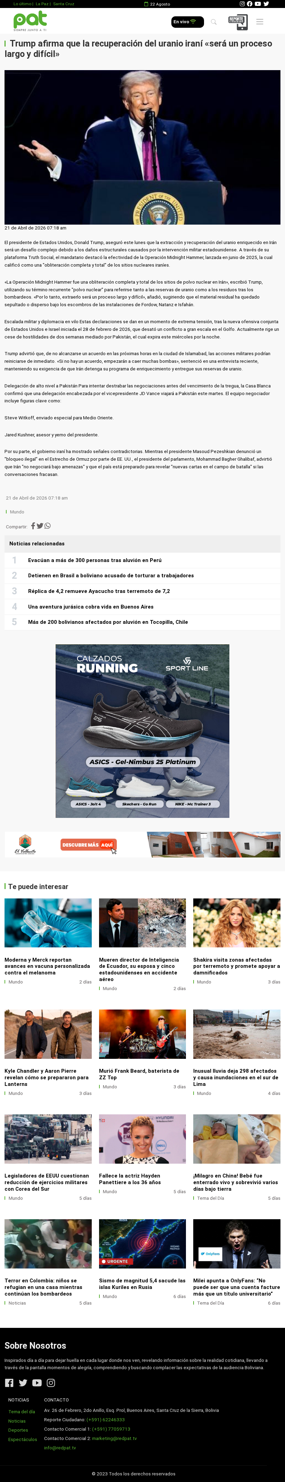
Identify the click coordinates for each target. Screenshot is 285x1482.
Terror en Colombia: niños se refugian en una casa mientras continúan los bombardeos (43, 1287)
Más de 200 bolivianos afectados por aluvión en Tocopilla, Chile (108, 622)
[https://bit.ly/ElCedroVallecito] (142, 844)
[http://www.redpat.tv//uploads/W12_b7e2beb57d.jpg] (48, 1243)
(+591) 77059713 (111, 1429)
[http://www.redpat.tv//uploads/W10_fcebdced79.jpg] (236, 1243)
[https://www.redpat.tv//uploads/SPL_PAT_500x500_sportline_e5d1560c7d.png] (142, 731)
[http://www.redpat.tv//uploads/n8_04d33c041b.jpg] (142, 922)
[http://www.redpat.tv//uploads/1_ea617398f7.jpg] (142, 1034)
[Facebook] (249, 4)
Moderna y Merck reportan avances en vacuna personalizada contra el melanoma (47, 966)
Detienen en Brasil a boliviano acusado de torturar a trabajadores (111, 575)
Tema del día (21, 1411)
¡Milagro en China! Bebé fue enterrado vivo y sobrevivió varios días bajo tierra (235, 1182)
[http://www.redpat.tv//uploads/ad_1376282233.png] (142, 1138)
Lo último (22, 3)
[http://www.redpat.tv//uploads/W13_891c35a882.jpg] (236, 1138)
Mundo (17, 511)
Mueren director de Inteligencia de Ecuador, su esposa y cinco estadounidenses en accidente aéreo (139, 970)
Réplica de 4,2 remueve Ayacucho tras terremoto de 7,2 (99, 591)
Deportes (18, 1430)
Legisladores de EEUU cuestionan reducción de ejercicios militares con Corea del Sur (47, 1182)
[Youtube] (258, 4)
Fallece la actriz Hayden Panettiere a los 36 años (130, 1179)
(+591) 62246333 (106, 1419)
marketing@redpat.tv (114, 1438)
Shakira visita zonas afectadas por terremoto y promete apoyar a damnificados (236, 966)
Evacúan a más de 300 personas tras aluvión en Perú (95, 560)
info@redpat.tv (60, 1447)
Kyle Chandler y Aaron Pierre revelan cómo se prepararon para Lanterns (47, 1077)
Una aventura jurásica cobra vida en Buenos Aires (91, 607)
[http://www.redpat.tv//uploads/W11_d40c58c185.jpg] (142, 1243)
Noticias (17, 1303)
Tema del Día (210, 1198)
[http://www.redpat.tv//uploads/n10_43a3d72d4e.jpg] (48, 922)
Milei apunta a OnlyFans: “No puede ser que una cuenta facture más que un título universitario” (236, 1287)
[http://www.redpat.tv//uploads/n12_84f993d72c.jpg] (236, 922)
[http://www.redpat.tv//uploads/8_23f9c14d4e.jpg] (48, 1138)
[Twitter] (266, 4)
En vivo (181, 21)
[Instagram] (242, 4)
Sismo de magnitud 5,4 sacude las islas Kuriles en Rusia (142, 1284)
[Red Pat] (30, 21)
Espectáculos (22, 1439)
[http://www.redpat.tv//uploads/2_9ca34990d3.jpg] (48, 1034)
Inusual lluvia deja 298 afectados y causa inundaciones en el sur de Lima (235, 1077)
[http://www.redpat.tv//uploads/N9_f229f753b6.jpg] (236, 1034)
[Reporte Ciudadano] (239, 22)
